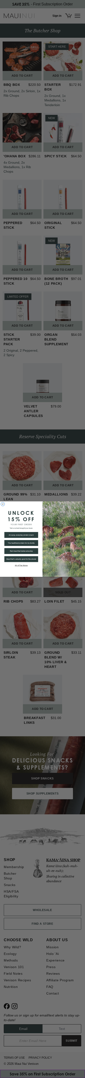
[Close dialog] (3, 504)
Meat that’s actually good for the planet (21, 559)
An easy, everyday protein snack (21, 535)
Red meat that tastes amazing (21, 551)
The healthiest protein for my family (21, 543)
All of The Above (21, 565)
